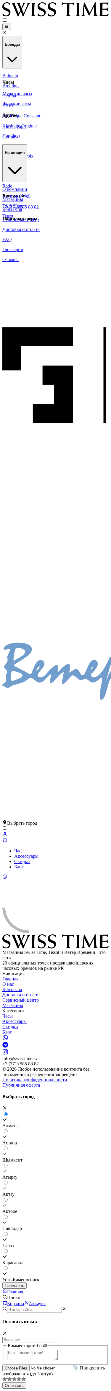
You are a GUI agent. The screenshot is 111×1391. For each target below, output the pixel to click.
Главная (10, 978)
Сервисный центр (20, 1000)
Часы (19, 850)
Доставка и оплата (21, 994)
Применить (14, 1285)
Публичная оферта (21, 1084)
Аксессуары (26, 856)
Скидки (22, 861)
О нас (8, 984)
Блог (19, 866)
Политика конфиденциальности (34, 1079)
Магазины (12, 1005)
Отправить (14, 1385)
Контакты (12, 989)
